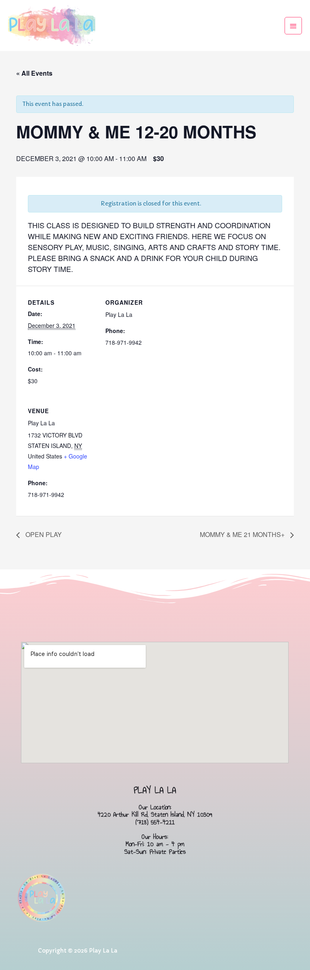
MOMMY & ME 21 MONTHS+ (243, 534)
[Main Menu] (293, 25)
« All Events (34, 73)
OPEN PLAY (43, 534)
